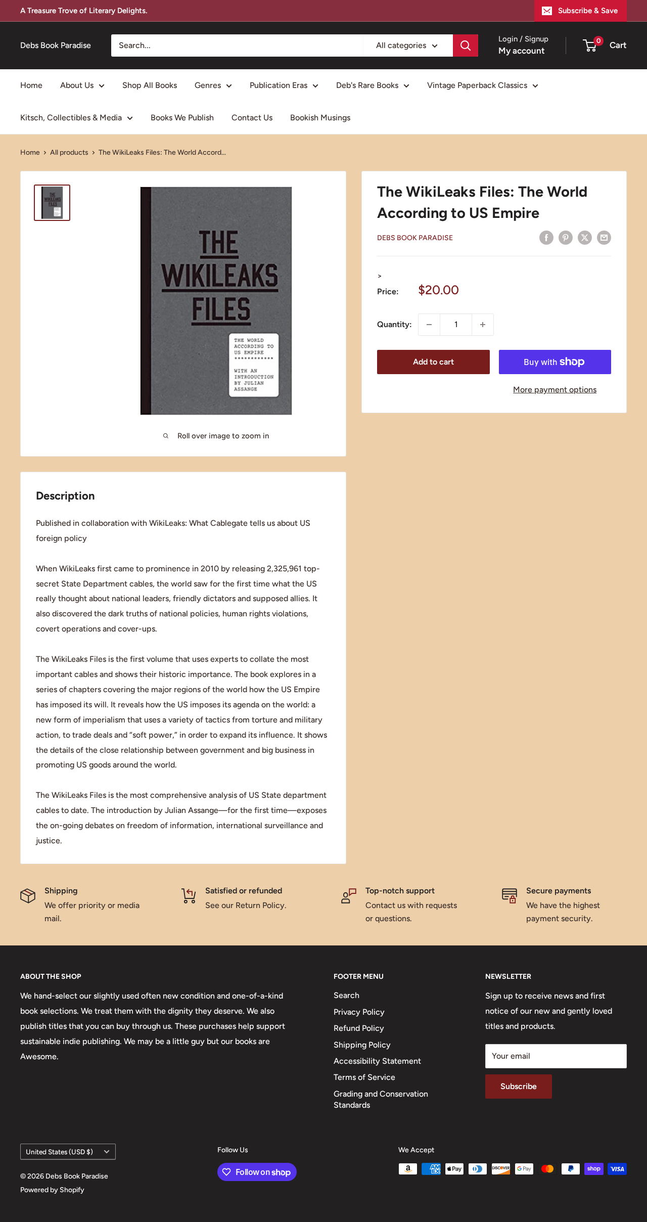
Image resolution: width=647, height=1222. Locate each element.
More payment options (554, 389)
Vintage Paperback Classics (477, 85)
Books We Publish (182, 117)
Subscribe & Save (588, 10)
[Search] (465, 45)
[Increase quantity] (482, 324)
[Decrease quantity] (429, 324)
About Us (77, 85)
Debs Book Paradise (415, 238)
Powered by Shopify (52, 1190)
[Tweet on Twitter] (585, 237)
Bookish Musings (320, 117)
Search (346, 995)
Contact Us (252, 117)
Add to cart (433, 362)
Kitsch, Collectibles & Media (71, 117)
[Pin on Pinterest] (566, 237)
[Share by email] (604, 237)
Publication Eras (278, 85)
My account (521, 51)
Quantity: (394, 324)
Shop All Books (149, 85)
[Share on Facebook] (546, 237)
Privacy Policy (359, 1012)
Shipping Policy (362, 1045)
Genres (208, 85)
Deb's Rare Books (367, 85)
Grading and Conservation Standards (381, 1099)
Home (31, 85)
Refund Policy (359, 1028)
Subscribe (518, 1086)
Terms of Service (364, 1077)
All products (69, 152)
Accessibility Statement (377, 1061)
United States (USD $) (59, 1152)
